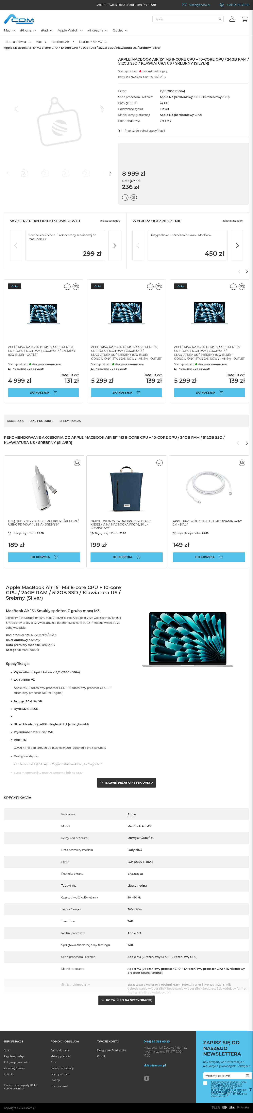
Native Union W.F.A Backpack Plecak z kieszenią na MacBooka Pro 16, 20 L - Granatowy (121, 524)
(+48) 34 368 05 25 (157, 1041)
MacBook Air (60, 42)
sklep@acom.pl (199, 5)
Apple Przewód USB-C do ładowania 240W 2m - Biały (207, 522)
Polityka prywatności (16, 1062)
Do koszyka (39, 392)
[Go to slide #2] (45, 173)
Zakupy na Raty (60, 1074)
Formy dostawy (60, 1050)
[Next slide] (102, 109)
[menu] (126, 31)
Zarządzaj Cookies (14, 1068)
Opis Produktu (41, 421)
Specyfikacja (70, 421)
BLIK (53, 1062)
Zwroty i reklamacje (62, 1068)
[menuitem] (9, 30)
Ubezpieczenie (59, 1086)
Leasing (55, 1080)
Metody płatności (61, 1056)
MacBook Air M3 (90, 42)
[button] (232, 18)
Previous (16, 245)
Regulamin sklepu (14, 1056)
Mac (39, 42)
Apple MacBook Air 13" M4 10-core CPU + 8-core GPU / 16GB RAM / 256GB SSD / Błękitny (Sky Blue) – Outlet (41, 351)
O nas (7, 1050)
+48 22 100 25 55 (238, 5)
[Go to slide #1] (24, 173)
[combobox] (188, 19)
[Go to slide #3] (65, 173)
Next (114, 245)
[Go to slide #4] (86, 173)
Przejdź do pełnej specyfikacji (145, 131)
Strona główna (16, 42)
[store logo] (19, 19)
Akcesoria (15, 421)
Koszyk (101, 1056)
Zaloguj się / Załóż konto (111, 1050)
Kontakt (9, 1074)
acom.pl (30, 1107)
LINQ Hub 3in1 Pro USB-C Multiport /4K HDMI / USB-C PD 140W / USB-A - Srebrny (43, 522)
